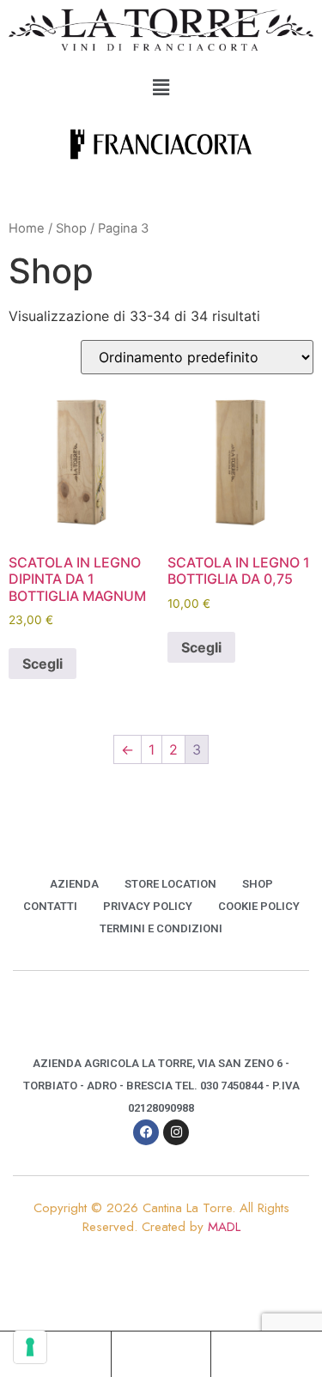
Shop (71, 228)
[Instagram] (176, 1132)
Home (27, 228)
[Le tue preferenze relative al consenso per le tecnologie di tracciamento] (30, 1347)
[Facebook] (146, 1132)
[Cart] (260, 1353)
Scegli (42, 663)
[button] (160, 88)
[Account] (160, 1353)
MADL (224, 1226)
